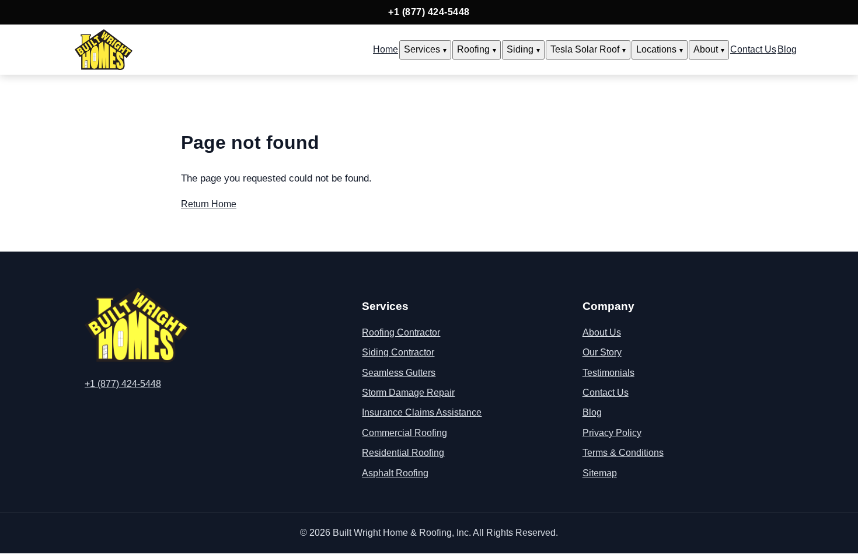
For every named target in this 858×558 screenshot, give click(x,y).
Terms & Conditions (623, 453)
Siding (520, 49)
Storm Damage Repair (408, 392)
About (705, 49)
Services (422, 49)
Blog (787, 49)
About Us (602, 332)
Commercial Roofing (404, 433)
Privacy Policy (612, 433)
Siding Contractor (398, 352)
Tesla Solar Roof (584, 49)
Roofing (473, 49)
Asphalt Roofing (395, 473)
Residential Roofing (403, 453)
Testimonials (608, 373)
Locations (656, 49)
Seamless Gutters (398, 373)
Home (385, 49)
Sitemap (600, 473)
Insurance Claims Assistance (422, 412)
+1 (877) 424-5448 (428, 12)
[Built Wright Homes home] (103, 49)
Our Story (602, 352)
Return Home (208, 204)
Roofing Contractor (401, 332)
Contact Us (753, 49)
